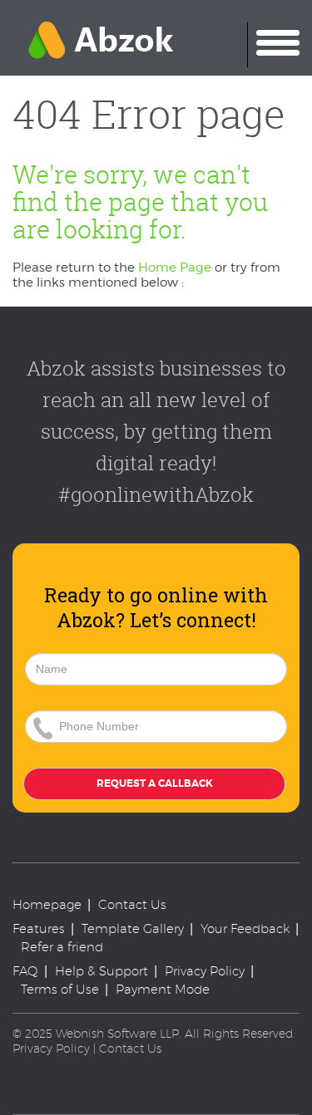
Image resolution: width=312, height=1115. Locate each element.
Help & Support (101, 971)
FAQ (25, 971)
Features (38, 928)
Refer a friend (62, 947)
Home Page (174, 267)
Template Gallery (133, 928)
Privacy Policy (205, 971)
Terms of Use (60, 989)
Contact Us (132, 904)
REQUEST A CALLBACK (155, 783)
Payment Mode (163, 989)
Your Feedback (245, 928)
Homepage (47, 904)
